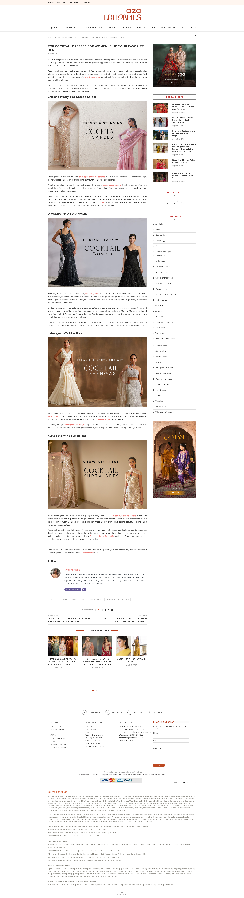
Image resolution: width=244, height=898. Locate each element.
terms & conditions (59, 744)
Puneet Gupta (64, 836)
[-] (171, 252)
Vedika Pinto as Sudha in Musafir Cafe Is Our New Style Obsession (182, 120)
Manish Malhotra (78, 826)
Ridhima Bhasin (101, 826)
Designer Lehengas (82, 844)
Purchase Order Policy (94, 746)
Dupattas (181, 844)
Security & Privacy (58, 747)
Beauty (158, 229)
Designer (112, 28)
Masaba (140, 826)
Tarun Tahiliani (66, 826)
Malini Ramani (76, 829)
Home (56, 28)
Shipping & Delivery (93, 738)
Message (157, 749)
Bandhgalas (81, 854)
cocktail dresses (79, 600)
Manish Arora (131, 826)
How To (141, 28)
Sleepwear (120, 857)
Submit (158, 765)
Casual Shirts (141, 854)
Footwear (74, 851)
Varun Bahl (112, 826)
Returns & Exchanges (94, 735)
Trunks (106, 851)
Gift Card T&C (90, 729)
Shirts (81, 860)
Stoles (62, 851)
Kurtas (54, 854)
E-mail (156, 741)
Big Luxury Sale (162, 272)
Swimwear (160, 327)
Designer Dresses (114, 844)
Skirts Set (106, 857)
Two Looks (159, 333)
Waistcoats (166, 844)
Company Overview (59, 739)
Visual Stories (188, 28)
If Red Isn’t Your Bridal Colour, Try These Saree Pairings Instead (182, 175)
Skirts (153, 844)
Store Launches (162, 384)
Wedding (127, 28)
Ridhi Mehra (121, 826)
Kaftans (174, 844)
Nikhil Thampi (101, 829)
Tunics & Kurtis (95, 844)
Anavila (146, 826)
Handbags (83, 851)
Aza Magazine (71, 28)
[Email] (84, 589)
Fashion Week (161, 346)
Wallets (68, 851)
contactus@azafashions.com (131, 738)
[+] (164, 241)
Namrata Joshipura (89, 829)
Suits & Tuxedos (105, 854)
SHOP (152, 28)
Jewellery (74, 2)
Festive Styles (161, 300)
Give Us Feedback (126, 740)
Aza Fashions (62, 600)
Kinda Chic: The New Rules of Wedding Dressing (183, 161)
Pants (148, 844)
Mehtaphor (85, 836)
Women (51, 2)
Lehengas (90, 857)
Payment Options (92, 740)
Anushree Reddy (102, 833)
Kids (64, 2)
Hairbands (99, 851)
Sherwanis (72, 854)
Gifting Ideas (160, 351)
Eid (156, 246)
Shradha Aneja (72, 570)
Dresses (76, 857)
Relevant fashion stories (165, 322)
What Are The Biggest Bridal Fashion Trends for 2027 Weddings (183, 106)
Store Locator (56, 727)
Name (156, 733)
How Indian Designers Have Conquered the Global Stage (183, 133)
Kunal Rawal (90, 833)
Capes (135, 844)
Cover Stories (168, 28)
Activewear (160, 261)
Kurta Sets (58, 844)
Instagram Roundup (164, 368)
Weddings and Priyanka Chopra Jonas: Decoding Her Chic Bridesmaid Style (63, 661)
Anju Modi (66, 829)
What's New (160, 406)
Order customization (94, 743)
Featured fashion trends (165, 294)
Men (58, 2)
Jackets (159, 844)
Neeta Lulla (59, 829)
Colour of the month (164, 278)
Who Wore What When (165, 339)
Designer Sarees (68, 844)
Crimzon (93, 836)
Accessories (86, 2)
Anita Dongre (80, 833)
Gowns (158, 305)
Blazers (96, 854)
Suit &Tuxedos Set (108, 860)
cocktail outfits (96, 600)
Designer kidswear (163, 283)
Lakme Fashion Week (164, 373)
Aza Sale (159, 224)
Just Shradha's (75, 836)
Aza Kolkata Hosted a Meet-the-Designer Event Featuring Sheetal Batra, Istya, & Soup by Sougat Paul (184, 147)
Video (158, 395)
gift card (89, 727)
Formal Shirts (130, 854)
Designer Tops (161, 289)
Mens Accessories (124, 851)
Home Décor (161, 357)
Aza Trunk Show (162, 267)
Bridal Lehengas (59, 848)
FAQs (87, 732)
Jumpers (118, 860)
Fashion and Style (93, 28)
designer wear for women (118, 600)
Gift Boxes (113, 851)
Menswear (159, 316)
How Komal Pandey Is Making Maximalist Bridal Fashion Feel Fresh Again (97, 661)
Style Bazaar (160, 390)
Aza (50, 600)
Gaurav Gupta (90, 826)
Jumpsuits (141, 844)
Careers (54, 741)
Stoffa (99, 836)
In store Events (57, 729)
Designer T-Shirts (118, 854)
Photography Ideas (163, 379)
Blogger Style (161, 235)
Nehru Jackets (63, 854)
